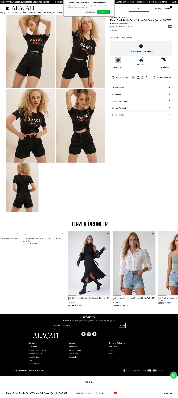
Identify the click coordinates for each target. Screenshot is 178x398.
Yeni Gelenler (114, 347)
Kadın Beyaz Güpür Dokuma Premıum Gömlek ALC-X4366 (134, 298)
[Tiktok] (94, 334)
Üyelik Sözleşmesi (35, 353)
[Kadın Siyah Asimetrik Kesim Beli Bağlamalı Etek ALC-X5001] (89, 263)
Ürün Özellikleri (118, 87)
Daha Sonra (90, 12)
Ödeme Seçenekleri (119, 101)
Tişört (111, 350)
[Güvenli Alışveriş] (143, 370)
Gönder (123, 325)
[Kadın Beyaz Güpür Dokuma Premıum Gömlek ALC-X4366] (134, 263)
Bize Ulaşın (73, 347)
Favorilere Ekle (17, 234)
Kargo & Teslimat (119, 108)
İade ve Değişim (74, 353)
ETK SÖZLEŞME (33, 364)
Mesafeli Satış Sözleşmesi (37, 350)
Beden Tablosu (118, 115)
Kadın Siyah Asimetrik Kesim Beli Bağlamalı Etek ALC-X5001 (89, 298)
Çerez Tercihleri (34, 357)
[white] (45, 335)
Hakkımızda (32, 347)
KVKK (30, 360)
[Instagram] (89, 334)
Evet (103, 12)
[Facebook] (83, 334)
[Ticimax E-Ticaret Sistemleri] (89, 382)
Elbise (111, 353)
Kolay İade (73, 357)
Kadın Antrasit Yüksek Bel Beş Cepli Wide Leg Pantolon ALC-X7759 (44, 234)
